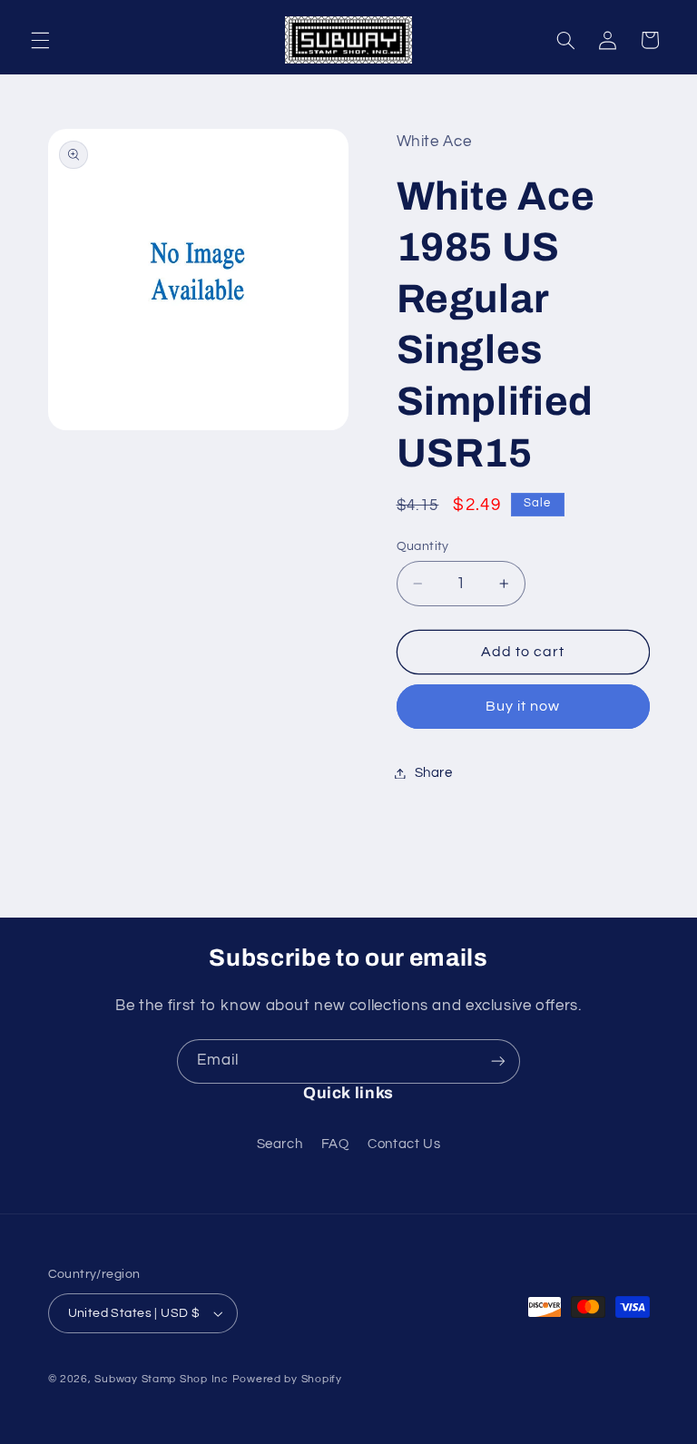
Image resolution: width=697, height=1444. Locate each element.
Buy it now (523, 706)
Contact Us (404, 1144)
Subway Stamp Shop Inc (161, 1379)
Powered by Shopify (287, 1379)
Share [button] (434, 773)
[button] (40, 40)
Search (280, 1144)
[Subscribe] (498, 1061)
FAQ (335, 1144)
